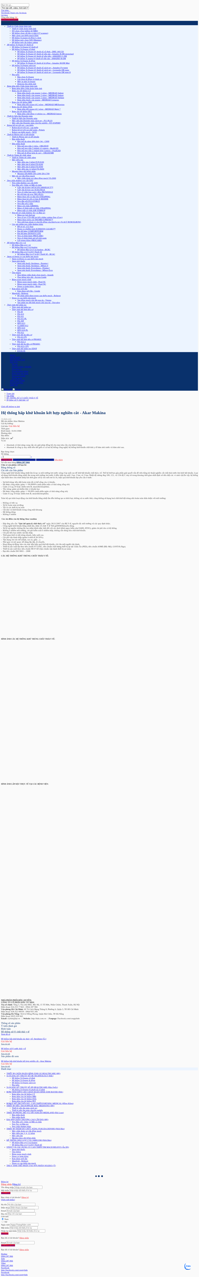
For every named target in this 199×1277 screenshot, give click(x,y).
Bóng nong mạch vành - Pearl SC (31, 282)
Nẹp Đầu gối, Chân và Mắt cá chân (27, 185)
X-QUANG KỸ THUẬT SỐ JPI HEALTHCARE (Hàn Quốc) (32, 1087)
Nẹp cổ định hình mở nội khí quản (32, 238)
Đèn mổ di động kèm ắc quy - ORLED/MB (35, 153)
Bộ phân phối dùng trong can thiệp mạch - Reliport (39, 296)
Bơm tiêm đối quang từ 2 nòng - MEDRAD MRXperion (40, 104)
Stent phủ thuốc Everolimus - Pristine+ (33, 268)
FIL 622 (20, 332)
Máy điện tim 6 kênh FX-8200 (30, 164)
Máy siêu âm (17, 1136)
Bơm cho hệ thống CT (21, 91)
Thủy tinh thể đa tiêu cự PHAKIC (26, 344)
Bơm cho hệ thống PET (22, 111)
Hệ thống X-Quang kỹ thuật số (25, 47)
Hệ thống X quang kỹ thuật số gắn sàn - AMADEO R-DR (41, 58)
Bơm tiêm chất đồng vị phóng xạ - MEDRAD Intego (39, 114)
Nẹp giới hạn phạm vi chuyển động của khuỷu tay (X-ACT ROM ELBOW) (49, 222)
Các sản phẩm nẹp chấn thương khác (27, 224)
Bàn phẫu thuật (18, 139)
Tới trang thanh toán (9, 20)
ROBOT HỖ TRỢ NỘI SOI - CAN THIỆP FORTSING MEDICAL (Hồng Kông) (40, 1103)
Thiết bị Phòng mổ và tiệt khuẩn (25, 137)
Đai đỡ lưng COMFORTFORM (30, 231)
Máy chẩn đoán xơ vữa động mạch (26, 1131)
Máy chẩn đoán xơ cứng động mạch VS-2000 (36, 178)
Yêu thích (58, 460)
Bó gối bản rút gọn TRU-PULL (30, 194)
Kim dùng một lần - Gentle (28, 291)
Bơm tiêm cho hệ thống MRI (24, 1096)
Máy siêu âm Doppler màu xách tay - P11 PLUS (32, 121)
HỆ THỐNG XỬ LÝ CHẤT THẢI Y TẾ (22, 398)
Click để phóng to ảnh (10, 406)
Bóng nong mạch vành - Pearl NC (31, 284)
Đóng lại (4, 1182)
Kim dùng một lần (19, 289)
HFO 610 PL (22, 330)
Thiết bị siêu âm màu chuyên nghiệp (27, 1110)
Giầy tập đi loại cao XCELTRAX (31, 190)
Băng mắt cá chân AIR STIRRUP (31, 210)
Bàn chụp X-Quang (25, 77)
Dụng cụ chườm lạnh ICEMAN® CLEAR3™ (36, 229)
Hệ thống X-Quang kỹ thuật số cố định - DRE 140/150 (40, 52)
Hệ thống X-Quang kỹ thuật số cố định (28, 1089)
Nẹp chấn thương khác (21, 1126)
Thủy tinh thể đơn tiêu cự (22, 309)
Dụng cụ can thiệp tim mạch (24, 298)
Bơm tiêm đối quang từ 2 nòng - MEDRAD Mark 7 (39, 109)
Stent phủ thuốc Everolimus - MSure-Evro (35, 270)
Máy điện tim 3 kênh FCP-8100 (30, 162)
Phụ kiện (15, 75)
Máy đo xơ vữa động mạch (23, 176)
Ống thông (16, 273)
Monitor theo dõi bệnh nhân (24, 171)
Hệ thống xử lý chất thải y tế (17, 400)
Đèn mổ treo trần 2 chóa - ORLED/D (32, 146)
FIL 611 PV (22, 337)
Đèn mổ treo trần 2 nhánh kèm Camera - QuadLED (39, 151)
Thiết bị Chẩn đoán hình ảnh (24, 28)
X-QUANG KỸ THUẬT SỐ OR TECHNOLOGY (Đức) (29, 1076)
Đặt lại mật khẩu (8, 1245)
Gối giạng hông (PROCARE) (29, 240)
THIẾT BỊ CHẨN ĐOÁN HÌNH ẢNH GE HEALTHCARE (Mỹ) (33, 1073)
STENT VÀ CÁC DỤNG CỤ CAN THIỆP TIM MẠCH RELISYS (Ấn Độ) (37, 1147)
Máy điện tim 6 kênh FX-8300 (30, 167)
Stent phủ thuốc (18, 261)
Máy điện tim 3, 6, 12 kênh (23, 1133)
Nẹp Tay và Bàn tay (20, 1124)
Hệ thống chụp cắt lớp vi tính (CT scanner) (30, 33)
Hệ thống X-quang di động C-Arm (26, 38)
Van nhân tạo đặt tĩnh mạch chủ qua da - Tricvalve (38, 302)
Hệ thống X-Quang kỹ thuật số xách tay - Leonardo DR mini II (44, 72)
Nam (6, 1219)
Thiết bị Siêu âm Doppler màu (24, 118)
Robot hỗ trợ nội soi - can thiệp (25, 127)
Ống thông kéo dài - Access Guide (31, 277)
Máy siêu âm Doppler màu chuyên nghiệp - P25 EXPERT (36, 123)
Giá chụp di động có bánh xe (29, 79)
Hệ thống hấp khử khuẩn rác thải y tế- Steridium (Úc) (23, 1039)
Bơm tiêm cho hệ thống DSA (24, 1099)
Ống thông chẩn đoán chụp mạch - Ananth (35, 275)
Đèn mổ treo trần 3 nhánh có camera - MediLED (37, 148)
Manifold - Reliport (20, 293)
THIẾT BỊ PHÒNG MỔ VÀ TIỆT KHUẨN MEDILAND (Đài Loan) (35, 1113)
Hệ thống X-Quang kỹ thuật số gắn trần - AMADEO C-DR (42, 56)
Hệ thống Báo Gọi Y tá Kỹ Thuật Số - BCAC (36, 254)
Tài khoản (10, 13)
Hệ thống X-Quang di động (23, 61)
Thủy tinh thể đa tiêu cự (22, 335)
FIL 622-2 (21, 342)
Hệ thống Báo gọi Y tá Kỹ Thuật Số (27, 252)
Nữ (5, 1222)
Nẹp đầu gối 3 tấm (25, 203)
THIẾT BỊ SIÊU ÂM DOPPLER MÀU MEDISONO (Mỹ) (30, 1106)
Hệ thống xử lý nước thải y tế (13, 1048)
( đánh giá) (6, 419)
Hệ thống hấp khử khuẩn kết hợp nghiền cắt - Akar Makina (26, 1061)
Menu (13, 355)
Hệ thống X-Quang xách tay (24, 65)
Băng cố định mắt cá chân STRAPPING (34, 208)
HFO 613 (21, 323)
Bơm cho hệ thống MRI (22, 102)
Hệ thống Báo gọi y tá (21, 245)
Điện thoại (5, 1208)
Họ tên (4, 1204)
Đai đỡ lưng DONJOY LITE (29, 233)
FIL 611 (20, 316)
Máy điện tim (17, 160)
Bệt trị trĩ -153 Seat (25, 226)
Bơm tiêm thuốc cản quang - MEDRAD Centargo (38, 100)
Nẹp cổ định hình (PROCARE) (30, 236)
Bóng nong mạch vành (21, 279)
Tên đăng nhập (7, 1187)
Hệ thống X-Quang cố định (23, 49)
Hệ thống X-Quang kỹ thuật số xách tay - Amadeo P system (42, 68)
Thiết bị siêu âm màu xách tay (24, 1108)
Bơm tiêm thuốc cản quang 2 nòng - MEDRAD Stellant (40, 98)
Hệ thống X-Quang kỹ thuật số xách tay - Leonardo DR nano (43, 70)
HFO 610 (21, 328)
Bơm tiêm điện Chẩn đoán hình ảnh (27, 88)
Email (3, 1211)
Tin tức (15, 364)
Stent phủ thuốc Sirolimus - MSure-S (32, 266)
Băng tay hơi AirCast (26, 215)
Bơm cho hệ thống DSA (22, 107)
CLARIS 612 (22, 325)
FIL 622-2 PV (23, 346)
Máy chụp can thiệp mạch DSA (25, 35)
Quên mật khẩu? (8, 1200)
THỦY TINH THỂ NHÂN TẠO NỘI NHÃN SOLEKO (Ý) (31, 1165)
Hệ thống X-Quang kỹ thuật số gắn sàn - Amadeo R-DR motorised (45, 54)
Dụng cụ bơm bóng (20, 1156)
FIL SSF (20, 321)
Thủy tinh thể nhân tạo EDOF (24, 348)
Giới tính (5, 1216)
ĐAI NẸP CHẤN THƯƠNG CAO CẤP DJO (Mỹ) (27, 1119)
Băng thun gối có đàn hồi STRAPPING (33, 197)
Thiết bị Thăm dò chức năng (24, 157)
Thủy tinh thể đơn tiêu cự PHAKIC (26, 339)
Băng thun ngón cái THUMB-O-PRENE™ (35, 220)
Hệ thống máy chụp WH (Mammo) (27, 40)
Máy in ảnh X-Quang (26, 81)
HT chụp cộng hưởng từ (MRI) (25, 31)
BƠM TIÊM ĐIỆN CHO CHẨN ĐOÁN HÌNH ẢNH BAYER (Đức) (34, 1092)
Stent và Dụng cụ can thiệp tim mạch (27, 259)
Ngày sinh (5, 1225)
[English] (17, 389)
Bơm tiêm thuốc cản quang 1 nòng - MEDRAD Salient (40, 93)
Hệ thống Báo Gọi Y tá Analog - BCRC (33, 249)
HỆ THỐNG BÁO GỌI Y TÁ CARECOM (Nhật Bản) (28, 1140)
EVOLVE (21, 351)
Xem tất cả (5, 1034)
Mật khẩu (5, 1190)
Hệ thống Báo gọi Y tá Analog (24, 247)
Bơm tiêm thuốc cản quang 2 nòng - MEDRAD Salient (40, 95)
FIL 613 (20, 314)
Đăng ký (16, 1184)
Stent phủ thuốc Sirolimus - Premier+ (32, 263)
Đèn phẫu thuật (18, 144)
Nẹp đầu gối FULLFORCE (28, 201)
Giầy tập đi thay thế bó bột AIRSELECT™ (35, 187)
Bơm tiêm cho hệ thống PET (24, 1101)
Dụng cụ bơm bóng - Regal (28, 286)
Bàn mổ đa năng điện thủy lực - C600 (33, 141)
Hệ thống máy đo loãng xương (25, 42)
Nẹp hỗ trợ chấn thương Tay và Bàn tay (28, 213)
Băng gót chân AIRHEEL (28, 206)
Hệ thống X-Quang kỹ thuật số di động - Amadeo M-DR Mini (43, 63)
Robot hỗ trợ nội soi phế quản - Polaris (28, 130)
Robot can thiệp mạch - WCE (24, 132)
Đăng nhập (6, 1184)
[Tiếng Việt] (6, 389)
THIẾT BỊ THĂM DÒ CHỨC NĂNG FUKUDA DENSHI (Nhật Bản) (35, 1129)
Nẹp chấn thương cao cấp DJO (25, 183)
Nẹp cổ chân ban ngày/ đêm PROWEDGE (35, 192)
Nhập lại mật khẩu (9, 1231)
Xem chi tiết (5, 1044)
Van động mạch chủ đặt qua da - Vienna (34, 300)
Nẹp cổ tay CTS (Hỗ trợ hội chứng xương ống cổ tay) (40, 217)
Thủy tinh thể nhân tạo (21, 307)
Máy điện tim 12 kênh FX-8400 (30, 169)
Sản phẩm (10, 396)
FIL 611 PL (22, 319)
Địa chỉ (4, 1214)
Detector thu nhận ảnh (26, 84)
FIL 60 (20, 312)
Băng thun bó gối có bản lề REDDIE (32, 199)
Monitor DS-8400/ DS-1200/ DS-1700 (33, 174)
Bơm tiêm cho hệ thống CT (23, 1094)
